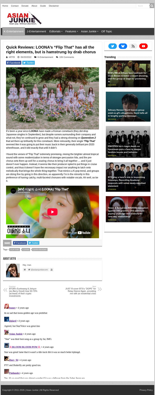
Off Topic (106, 31)
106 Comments (66, 57)
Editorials (55, 31)
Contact (14, 6)
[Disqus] (52, 340)
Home (5, 6)
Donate (24, 6)
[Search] (152, 5)
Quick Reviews (39, 249)
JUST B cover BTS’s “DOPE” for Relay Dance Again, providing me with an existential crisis (80, 290)
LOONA (26, 249)
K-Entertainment (13, 31)
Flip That (15, 249)
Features (70, 31)
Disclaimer (54, 6)
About (34, 6)
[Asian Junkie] (22, 17)
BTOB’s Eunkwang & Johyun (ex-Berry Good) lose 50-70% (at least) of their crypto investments (23, 291)
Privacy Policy (146, 390)
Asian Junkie (88, 31)
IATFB (12, 57)
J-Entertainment (36, 31)
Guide (43, 6)
